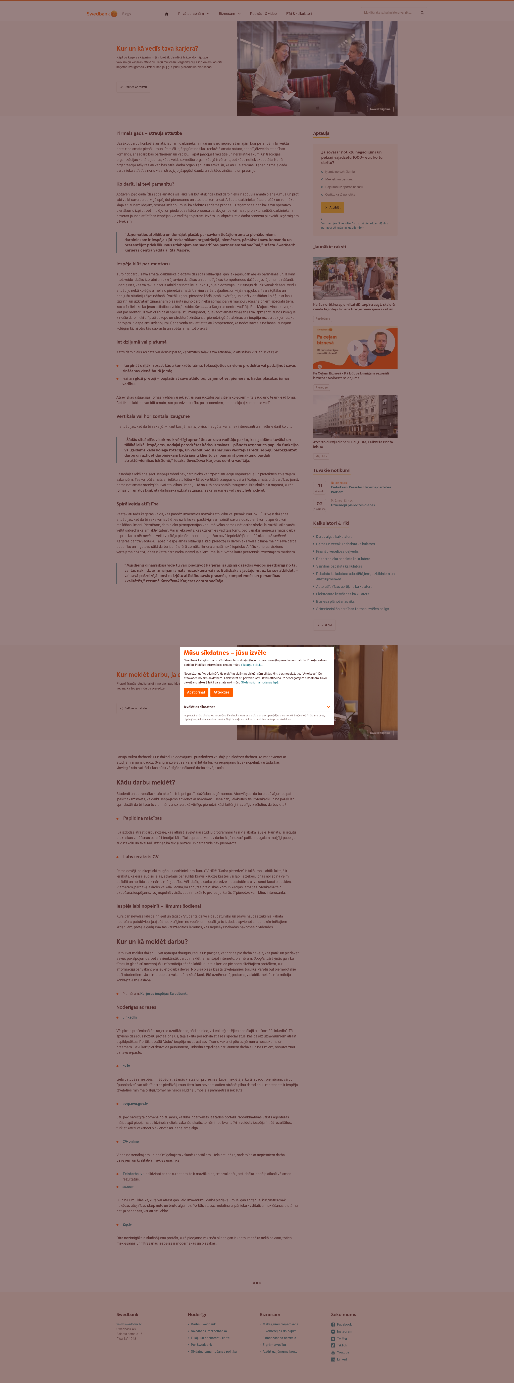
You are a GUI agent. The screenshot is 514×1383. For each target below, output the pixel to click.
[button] (257, 706)
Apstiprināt (196, 692)
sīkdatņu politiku (251, 665)
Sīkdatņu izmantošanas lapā (259, 682)
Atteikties (221, 692)
